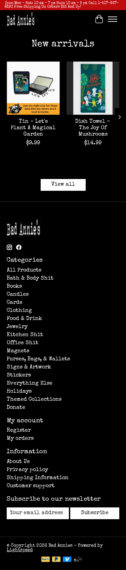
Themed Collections (34, 399)
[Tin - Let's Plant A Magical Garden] (33, 88)
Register (19, 430)
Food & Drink (24, 319)
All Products (24, 270)
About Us (18, 462)
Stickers (19, 375)
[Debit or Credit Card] (78, 560)
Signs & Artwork (29, 367)
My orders (20, 438)
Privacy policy (27, 470)
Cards (14, 303)
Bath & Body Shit (30, 278)
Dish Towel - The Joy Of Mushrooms (92, 128)
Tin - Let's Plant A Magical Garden (33, 128)
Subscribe (95, 513)
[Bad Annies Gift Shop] (21, 19)
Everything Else (29, 383)
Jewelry (17, 327)
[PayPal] (45, 560)
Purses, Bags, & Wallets (38, 359)
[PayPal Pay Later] (56, 560)
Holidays (19, 391)
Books (14, 286)
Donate (16, 408)
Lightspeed (20, 550)
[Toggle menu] (112, 19)
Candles (18, 294)
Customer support (30, 486)
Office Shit (22, 343)
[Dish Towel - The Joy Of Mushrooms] (93, 88)
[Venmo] (67, 560)
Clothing (19, 311)
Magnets (18, 351)
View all (63, 184)
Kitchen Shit (25, 335)
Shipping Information (38, 478)
